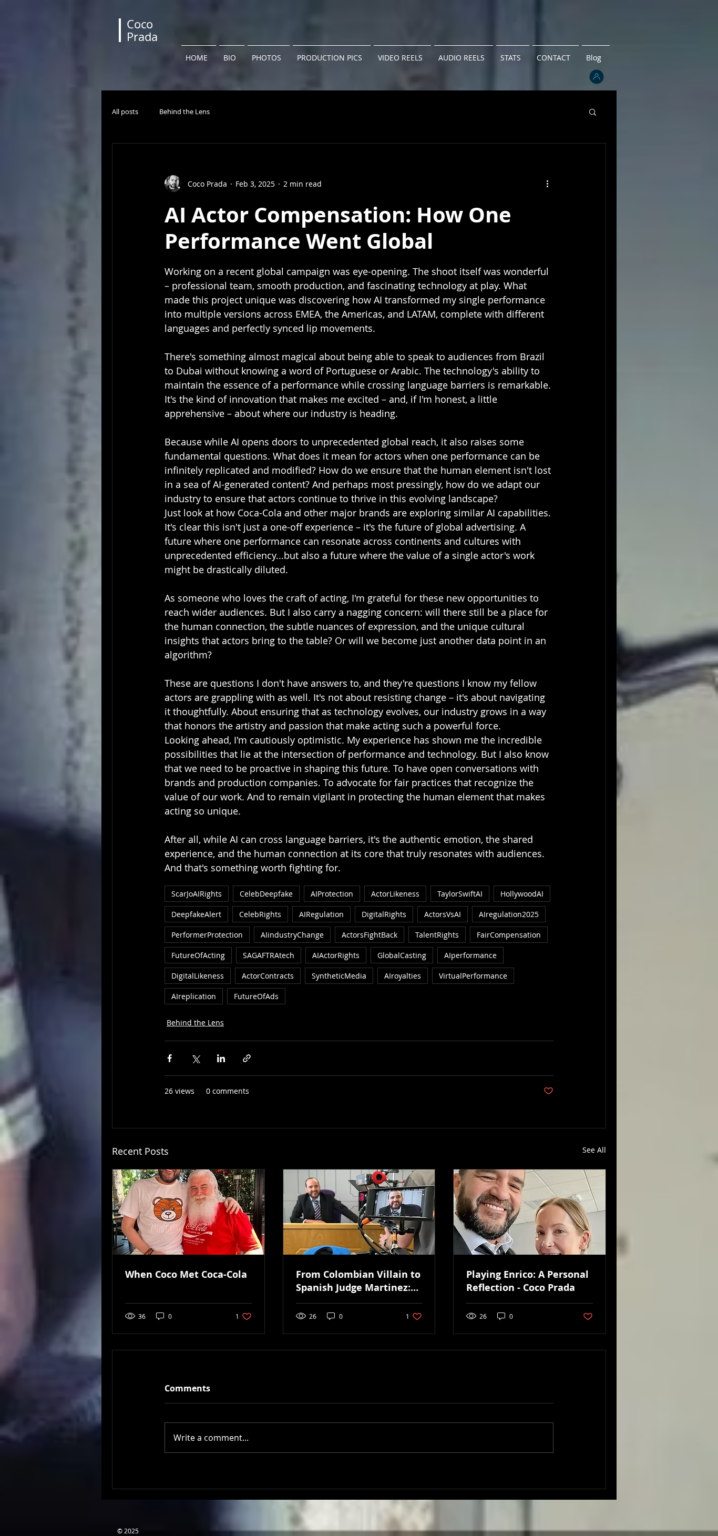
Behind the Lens (184, 111)
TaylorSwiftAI (460, 894)
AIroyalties (402, 976)
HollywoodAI (521, 894)
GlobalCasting (401, 955)
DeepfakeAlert (196, 914)
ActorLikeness (395, 894)
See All (594, 1150)
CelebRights (260, 914)
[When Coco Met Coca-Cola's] (188, 1212)
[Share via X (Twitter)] (195, 1058)
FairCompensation (509, 935)
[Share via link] (247, 1058)
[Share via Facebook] (170, 1058)
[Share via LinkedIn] (221, 1058)
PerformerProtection (207, 935)
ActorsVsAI (442, 914)
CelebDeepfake (266, 894)
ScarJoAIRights (196, 894)
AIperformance (470, 955)
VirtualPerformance (473, 976)
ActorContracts (268, 976)
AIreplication (193, 996)
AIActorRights (336, 955)
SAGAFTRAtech (268, 955)
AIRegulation (321, 914)
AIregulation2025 (509, 914)
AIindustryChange (292, 935)
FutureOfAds (256, 996)
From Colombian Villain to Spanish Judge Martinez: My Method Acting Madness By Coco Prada (358, 1281)
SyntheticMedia (339, 976)
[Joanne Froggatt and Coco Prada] (530, 1212)
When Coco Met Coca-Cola (186, 1274)
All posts (125, 111)
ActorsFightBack (369, 935)
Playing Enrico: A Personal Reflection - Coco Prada (527, 1281)
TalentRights (437, 935)
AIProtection (332, 894)
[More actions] (547, 183)
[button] (593, 111)
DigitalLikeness (197, 976)
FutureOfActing (198, 955)
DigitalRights (384, 914)
